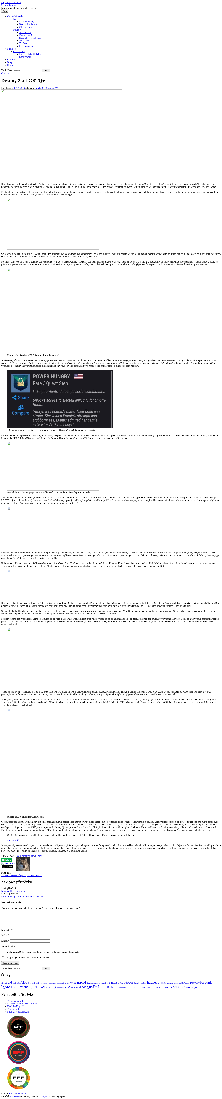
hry (32, 856)
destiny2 (26, 856)
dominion (52, 983)
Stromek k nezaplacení (30, 38)
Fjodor (128, 982)
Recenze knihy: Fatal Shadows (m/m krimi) (22, 896)
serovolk (130, 988)
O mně (10, 65)
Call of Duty (19, 51)
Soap (154, 988)
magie (31, 988)
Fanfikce (11, 48)
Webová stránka (8, 946)
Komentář (7, 930)
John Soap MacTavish (181, 983)
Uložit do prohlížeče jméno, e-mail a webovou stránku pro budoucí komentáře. (42, 952)
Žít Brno (23, 43)
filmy (122, 983)
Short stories (25, 57)
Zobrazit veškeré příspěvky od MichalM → (21, 875)
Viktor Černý (182, 987)
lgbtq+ (7, 987)
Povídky (17, 29)
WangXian (194, 988)
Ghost (136, 983)
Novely (16, 19)
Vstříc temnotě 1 (15, 1001)
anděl (14, 983)
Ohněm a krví (25, 27)
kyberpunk (204, 982)
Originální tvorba (15, 16)
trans (169, 987)
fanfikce (105, 983)
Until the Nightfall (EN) (30, 54)
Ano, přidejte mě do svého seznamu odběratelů (27, 957)
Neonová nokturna (28, 24)
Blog (9, 62)
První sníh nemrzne (10, 5)
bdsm (19, 983)
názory (38, 856)
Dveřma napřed (26, 35)
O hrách (11, 59)
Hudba (163, 983)
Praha (110, 987)
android (6, 982)
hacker (152, 982)
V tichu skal (25, 32)
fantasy (114, 982)
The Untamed (161, 988)
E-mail (5, 941)
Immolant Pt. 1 (14, 840)
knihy (193, 982)
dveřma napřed (76, 982)
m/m (24, 987)
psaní (117, 988)
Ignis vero (24, 40)
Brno (29, 983)
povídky (103, 988)
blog (18, 856)
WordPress (15, 1096)
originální (90, 987)
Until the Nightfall (16, 1006)
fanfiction (96, 983)
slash (149, 987)
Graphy (44, 1096)
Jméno (5, 935)
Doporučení (61, 983)
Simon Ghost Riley (140, 988)
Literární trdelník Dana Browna (22, 1003)
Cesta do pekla (26, 46)
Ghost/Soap (142, 983)
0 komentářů (52, 88)
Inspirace (170, 983)
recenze (122, 987)
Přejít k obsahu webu (11, 2)
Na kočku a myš (27, 21)
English (90, 983)
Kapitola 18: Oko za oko (13, 891)
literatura (16, 988)
